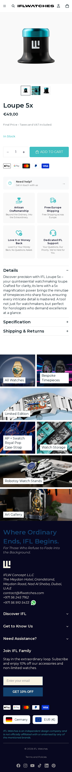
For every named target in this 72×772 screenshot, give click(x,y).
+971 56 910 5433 (16, 602)
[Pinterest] (53, 765)
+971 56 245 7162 (16, 597)
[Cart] (67, 6)
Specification (17, 322)
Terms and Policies (36, 756)
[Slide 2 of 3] (36, 90)
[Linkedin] (46, 765)
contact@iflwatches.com (23, 593)
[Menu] (4, 6)
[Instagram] (25, 765)
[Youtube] (32, 765)
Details (10, 270)
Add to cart (51, 152)
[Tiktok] (39, 765)
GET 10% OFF (23, 691)
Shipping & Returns (23, 331)
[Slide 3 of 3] (46, 90)
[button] (36, 183)
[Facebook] (18, 765)
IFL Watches (41, 748)
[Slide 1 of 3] (25, 90)
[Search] (13, 6)
